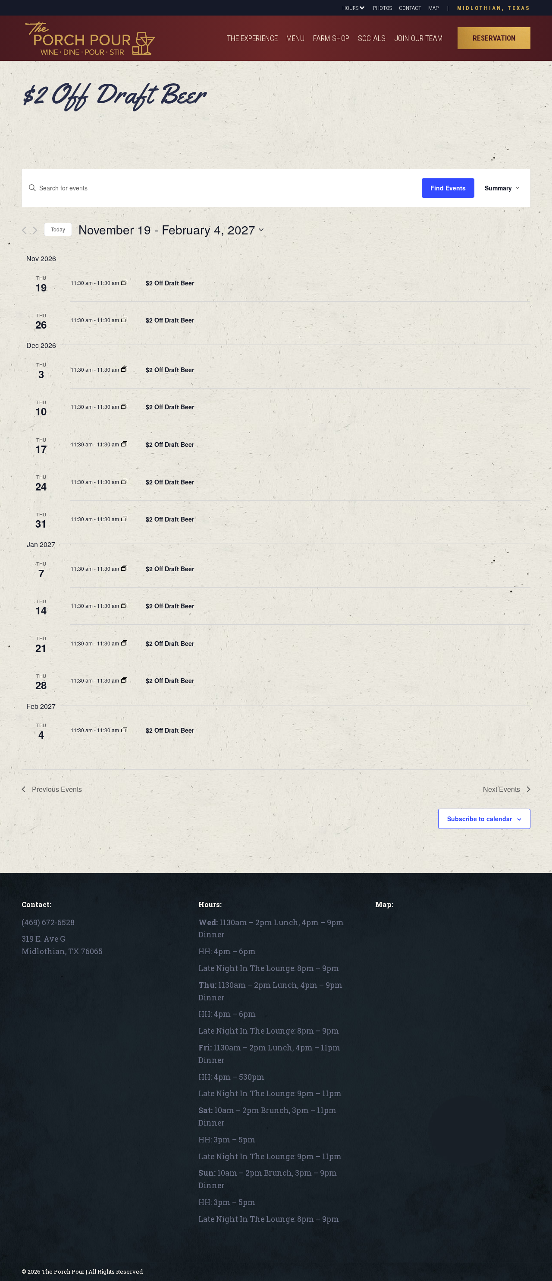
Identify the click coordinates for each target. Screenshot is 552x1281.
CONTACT (410, 8)
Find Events (448, 187)
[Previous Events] (24, 230)
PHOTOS (382, 8)
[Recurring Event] (124, 282)
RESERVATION (494, 38)
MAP (433, 8)
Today (58, 229)
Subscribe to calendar (479, 818)
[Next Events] (35, 230)
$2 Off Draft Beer (170, 282)
